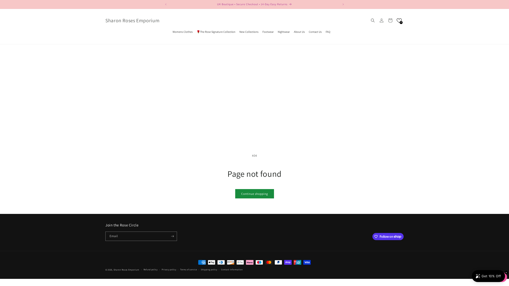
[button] (372, 20)
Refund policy (151, 269)
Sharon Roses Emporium (127, 269)
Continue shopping (254, 194)
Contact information (232, 269)
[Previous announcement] (165, 4)
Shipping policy (209, 269)
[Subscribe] (172, 236)
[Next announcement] (343, 4)
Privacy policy (169, 269)
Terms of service (188, 269)
